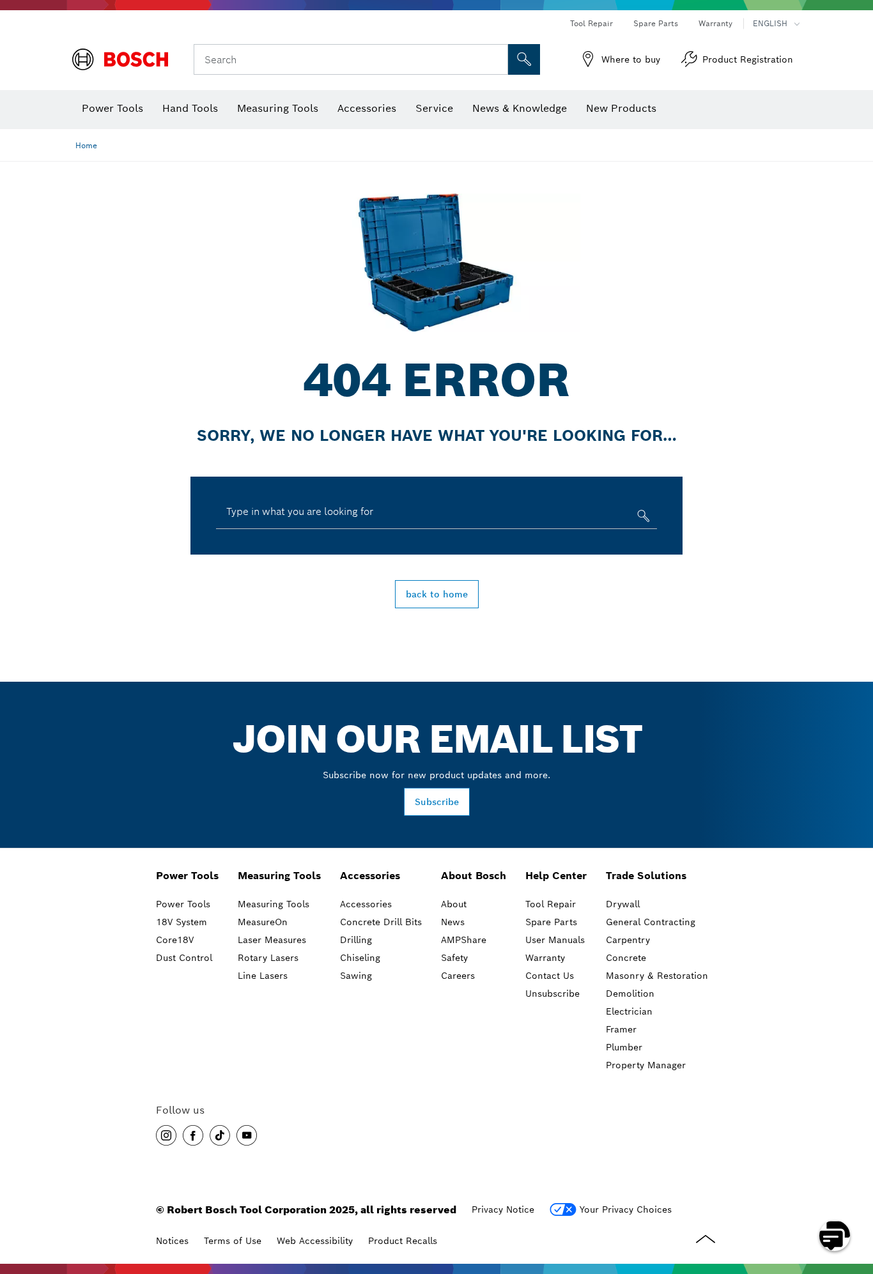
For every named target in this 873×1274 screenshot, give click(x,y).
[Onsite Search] (524, 59)
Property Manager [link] (646, 1065)
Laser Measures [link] (272, 940)
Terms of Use (232, 1241)
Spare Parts (655, 23)
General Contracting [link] (650, 922)
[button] (166, 1135)
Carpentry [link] (628, 940)
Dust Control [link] (184, 957)
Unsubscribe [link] (552, 993)
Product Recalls (402, 1241)
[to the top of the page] (854, 1198)
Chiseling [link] (360, 957)
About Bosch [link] (473, 875)
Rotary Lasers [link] (268, 957)
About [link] (454, 904)
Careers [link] (458, 975)
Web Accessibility (315, 1241)
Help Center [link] (556, 875)
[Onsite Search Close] (496, 59)
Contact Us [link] (549, 975)
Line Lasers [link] (263, 975)
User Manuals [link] (555, 940)
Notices (172, 1241)
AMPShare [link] (463, 940)
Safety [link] (454, 957)
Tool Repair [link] (550, 904)
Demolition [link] (630, 993)
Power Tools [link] (187, 875)
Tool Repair (591, 23)
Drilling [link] (356, 940)
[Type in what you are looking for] (642, 518)
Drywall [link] (623, 904)
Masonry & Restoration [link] (657, 975)
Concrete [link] (626, 957)
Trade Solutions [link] (646, 875)
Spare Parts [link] (551, 922)
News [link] (453, 922)
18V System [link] (181, 922)
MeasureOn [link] (263, 922)
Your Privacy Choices (626, 1209)
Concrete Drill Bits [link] (381, 922)
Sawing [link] (356, 975)
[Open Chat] (834, 1235)
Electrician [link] (629, 1011)
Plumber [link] (624, 1047)
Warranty (715, 23)
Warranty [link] (545, 957)
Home (86, 145)
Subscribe (437, 802)
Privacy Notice (503, 1209)
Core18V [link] (175, 940)
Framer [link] (621, 1029)
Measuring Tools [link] (279, 875)
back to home (437, 594)
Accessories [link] (370, 875)
